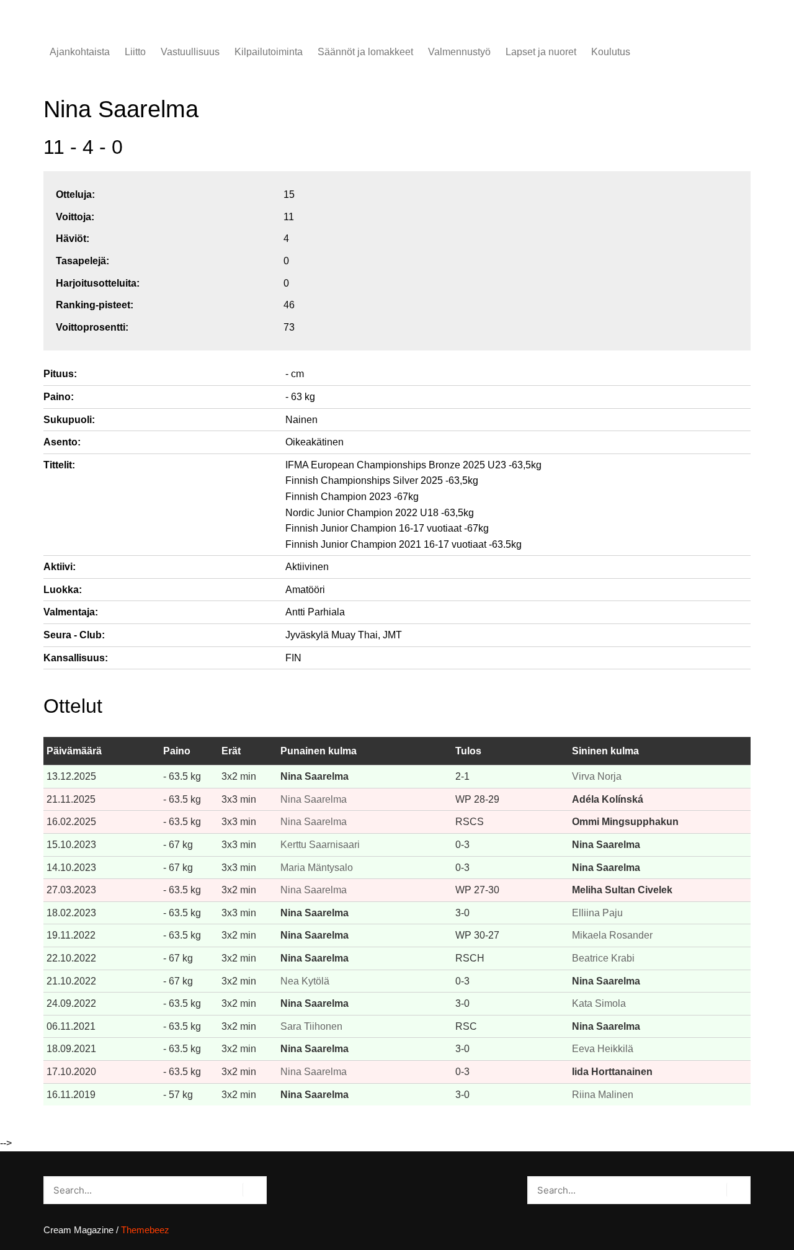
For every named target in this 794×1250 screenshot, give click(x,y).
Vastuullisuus (190, 52)
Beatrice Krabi (603, 958)
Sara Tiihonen (311, 1026)
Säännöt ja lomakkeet (365, 52)
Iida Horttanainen (612, 1071)
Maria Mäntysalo (316, 867)
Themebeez (145, 1230)
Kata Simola (599, 1003)
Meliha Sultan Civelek (622, 890)
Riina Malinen (602, 1094)
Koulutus (610, 52)
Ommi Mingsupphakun (625, 821)
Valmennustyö (459, 52)
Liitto (135, 52)
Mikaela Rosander (612, 935)
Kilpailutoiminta (268, 52)
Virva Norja (597, 776)
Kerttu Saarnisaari (320, 844)
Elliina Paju (597, 913)
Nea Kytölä (304, 981)
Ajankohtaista (80, 52)
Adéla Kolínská (607, 799)
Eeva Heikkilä (602, 1048)
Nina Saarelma (314, 776)
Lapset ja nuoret (541, 52)
